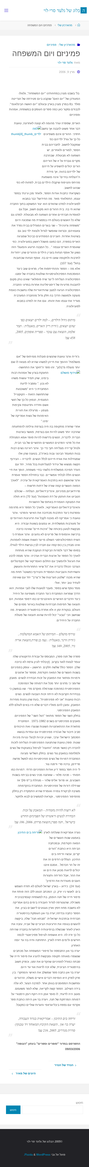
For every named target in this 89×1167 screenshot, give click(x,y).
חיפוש (79, 1103)
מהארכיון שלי (65, 25)
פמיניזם (52, 44)
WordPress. (37, 1154)
